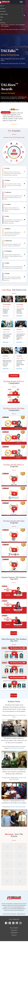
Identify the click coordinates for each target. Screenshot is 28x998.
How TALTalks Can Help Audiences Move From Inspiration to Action (21, 336)
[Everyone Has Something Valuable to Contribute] (7, 299)
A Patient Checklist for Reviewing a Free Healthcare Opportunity (7, 336)
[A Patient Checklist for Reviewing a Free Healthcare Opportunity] (7, 324)
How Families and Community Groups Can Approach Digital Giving (21, 363)
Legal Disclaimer (14, 932)
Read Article (6, 315)
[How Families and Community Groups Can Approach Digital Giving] (21, 350)
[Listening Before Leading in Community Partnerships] (21, 299)
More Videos (13, 633)
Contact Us (14, 935)
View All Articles (14, 375)
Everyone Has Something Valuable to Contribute (6, 311)
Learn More (5, 112)
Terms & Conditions (14, 927)
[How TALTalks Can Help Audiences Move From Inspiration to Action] (21, 324)
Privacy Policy (14, 930)
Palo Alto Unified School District (16, 748)
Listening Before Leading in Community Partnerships (20, 311)
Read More (14, 124)
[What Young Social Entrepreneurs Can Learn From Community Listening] (7, 350)
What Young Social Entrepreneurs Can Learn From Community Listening (7, 363)
